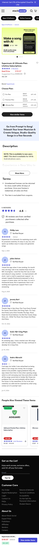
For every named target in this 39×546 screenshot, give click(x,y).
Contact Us (6, 498)
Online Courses (25, 18)
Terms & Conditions (27, 492)
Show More (19, 173)
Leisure (17, 24)
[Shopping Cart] (35, 10)
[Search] (31, 11)
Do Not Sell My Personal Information (28, 499)
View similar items (17, 114)
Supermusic (10, 84)
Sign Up (7, 478)
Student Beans (25, 504)
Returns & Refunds (27, 490)
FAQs (4, 501)
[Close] (35, 2)
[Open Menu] (3, 11)
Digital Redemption (9, 492)
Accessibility (24, 495)
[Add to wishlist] (37, 62)
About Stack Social (9, 515)
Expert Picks (6, 518)
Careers (5, 530)
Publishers (6, 521)
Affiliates (5, 524)
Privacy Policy (7, 504)
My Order (5, 490)
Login (4, 495)
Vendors (5, 527)
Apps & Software (9, 18)
